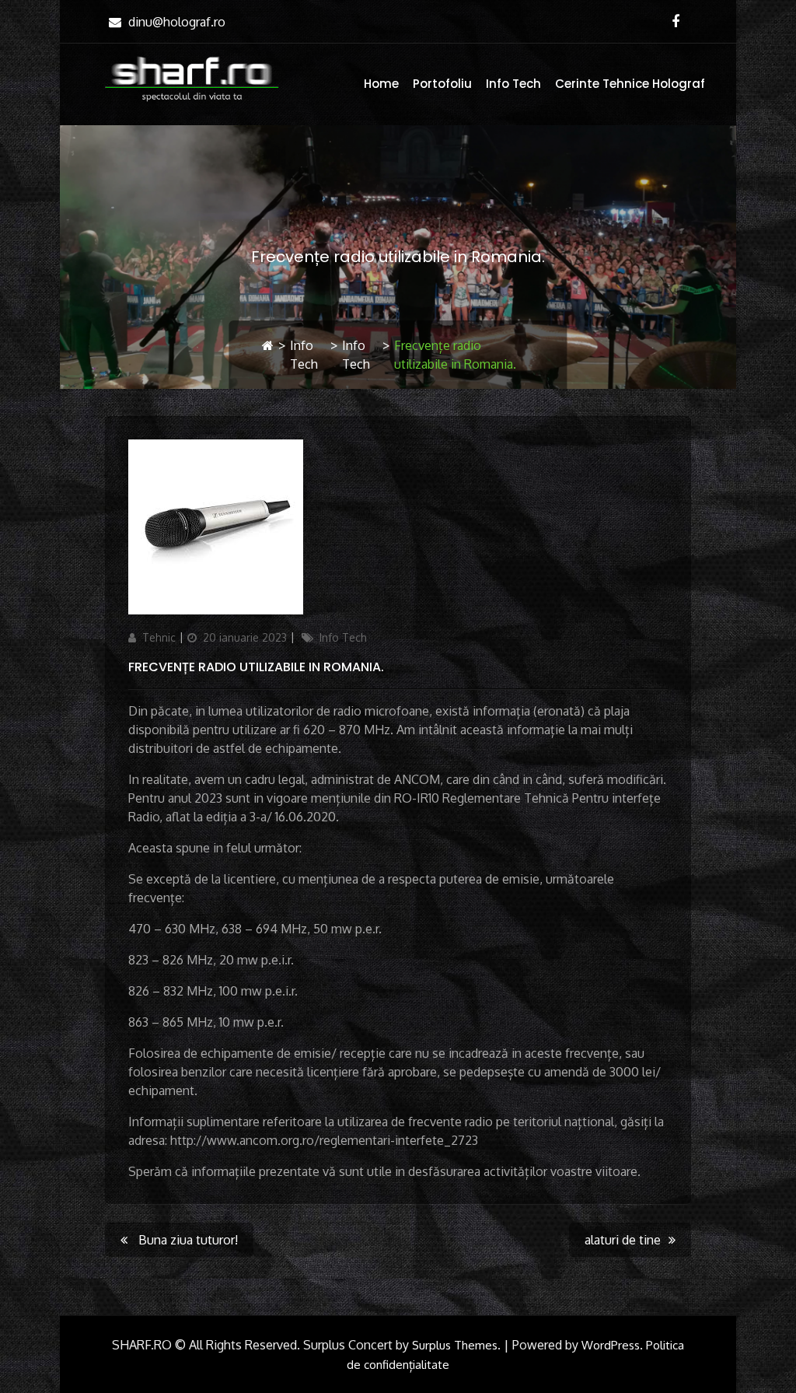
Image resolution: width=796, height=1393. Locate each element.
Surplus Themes (455, 1345)
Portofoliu (442, 83)
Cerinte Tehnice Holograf (630, 83)
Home (381, 83)
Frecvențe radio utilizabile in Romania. (256, 667)
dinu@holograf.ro (176, 22)
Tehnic (159, 637)
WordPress (610, 1345)
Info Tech (513, 83)
